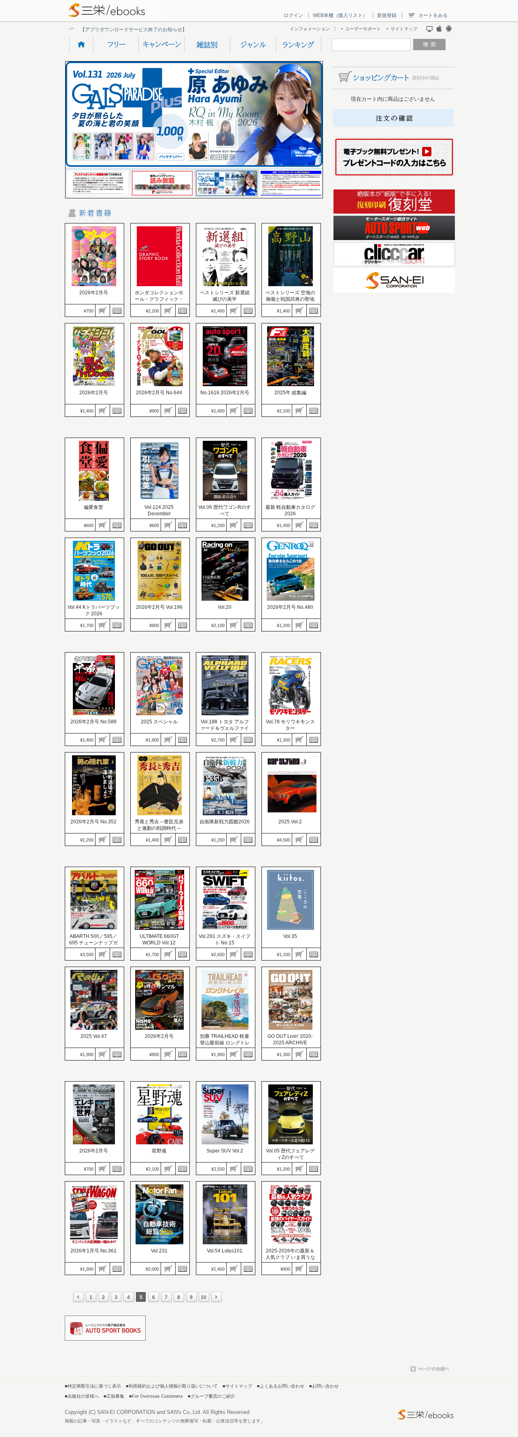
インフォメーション (310, 28)
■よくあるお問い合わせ (280, 1386)
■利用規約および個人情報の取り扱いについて (172, 1386)
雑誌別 (207, 44)
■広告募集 (114, 1396)
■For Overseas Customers (156, 1396)
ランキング (298, 44)
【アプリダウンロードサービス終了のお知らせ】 (133, 29)
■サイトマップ (237, 1386)
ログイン (293, 15)
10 (203, 1297)
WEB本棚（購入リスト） (340, 15)
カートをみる (433, 15)
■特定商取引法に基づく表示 (93, 1386)
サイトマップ (404, 28)
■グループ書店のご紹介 (211, 1396)
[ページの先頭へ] (429, 1370)
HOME (81, 44)
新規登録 (387, 15)
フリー (115, 44)
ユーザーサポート (363, 28)
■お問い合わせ (324, 1386)
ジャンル (253, 44)
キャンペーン (161, 44)
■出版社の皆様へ (82, 1396)
